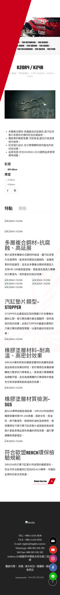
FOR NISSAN (43, 42)
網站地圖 (32, 577)
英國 (20, 566)
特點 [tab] (9, 208)
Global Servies (40, 481)
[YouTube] (53, 550)
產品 (14, 73)
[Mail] (53, 541)
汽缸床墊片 (24, 73)
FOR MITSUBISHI (29, 42)
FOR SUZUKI (44, 45)
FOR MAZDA (40, 49)
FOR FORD (51, 49)
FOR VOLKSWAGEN (25, 49)
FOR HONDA (38, 73)
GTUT (25, 577)
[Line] (53, 576)
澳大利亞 (30, 566)
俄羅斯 (40, 566)
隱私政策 (40, 577)
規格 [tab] (22, 208)
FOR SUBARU (32, 45)
